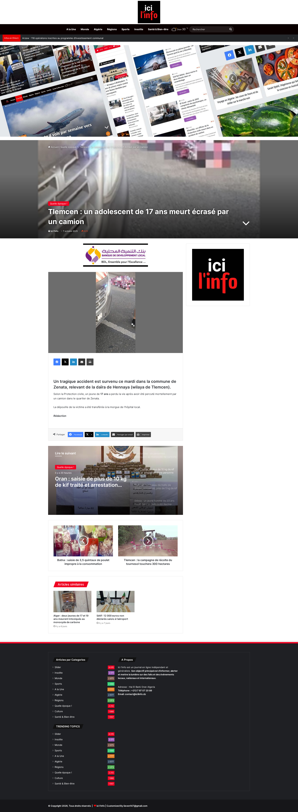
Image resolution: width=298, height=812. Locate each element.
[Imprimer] (90, 362)
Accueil (54, 147)
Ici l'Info (54, 231)
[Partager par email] (81, 362)
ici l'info (101, 805)
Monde (85, 29)
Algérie (98, 29)
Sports (126, 29)
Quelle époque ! (69, 147)
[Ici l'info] (149, 12)
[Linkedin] (73, 362)
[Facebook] (56, 362)
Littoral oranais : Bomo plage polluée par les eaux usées (52, 38)
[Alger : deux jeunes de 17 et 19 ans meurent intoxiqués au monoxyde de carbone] (72, 601)
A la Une (71, 29)
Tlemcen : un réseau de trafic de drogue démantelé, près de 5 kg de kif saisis (91, 482)
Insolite (138, 29)
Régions (112, 29)
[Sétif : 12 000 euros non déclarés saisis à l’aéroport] (116, 601)
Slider (58, 667)
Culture (59, 711)
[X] (65, 362)
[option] (115, 480)
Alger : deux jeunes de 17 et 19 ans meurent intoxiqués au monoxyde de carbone (70, 619)
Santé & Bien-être (158, 29)
